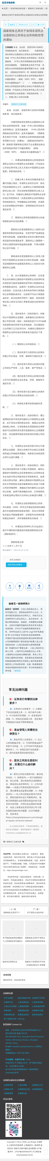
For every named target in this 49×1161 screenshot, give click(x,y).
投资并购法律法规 (18, 8)
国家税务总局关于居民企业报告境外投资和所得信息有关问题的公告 (35, 941)
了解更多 (17, 671)
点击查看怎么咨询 (16, 1066)
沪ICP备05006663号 (23, 1152)
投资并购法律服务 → (16, 565)
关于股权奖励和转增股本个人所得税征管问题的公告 (13, 941)
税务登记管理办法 (10, 962)
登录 (23, 980)
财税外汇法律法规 (35, 8)
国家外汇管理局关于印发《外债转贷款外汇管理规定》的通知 (35, 965)
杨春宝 (12, 25)
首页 (6, 8)
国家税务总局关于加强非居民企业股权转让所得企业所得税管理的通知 (23, 35)
